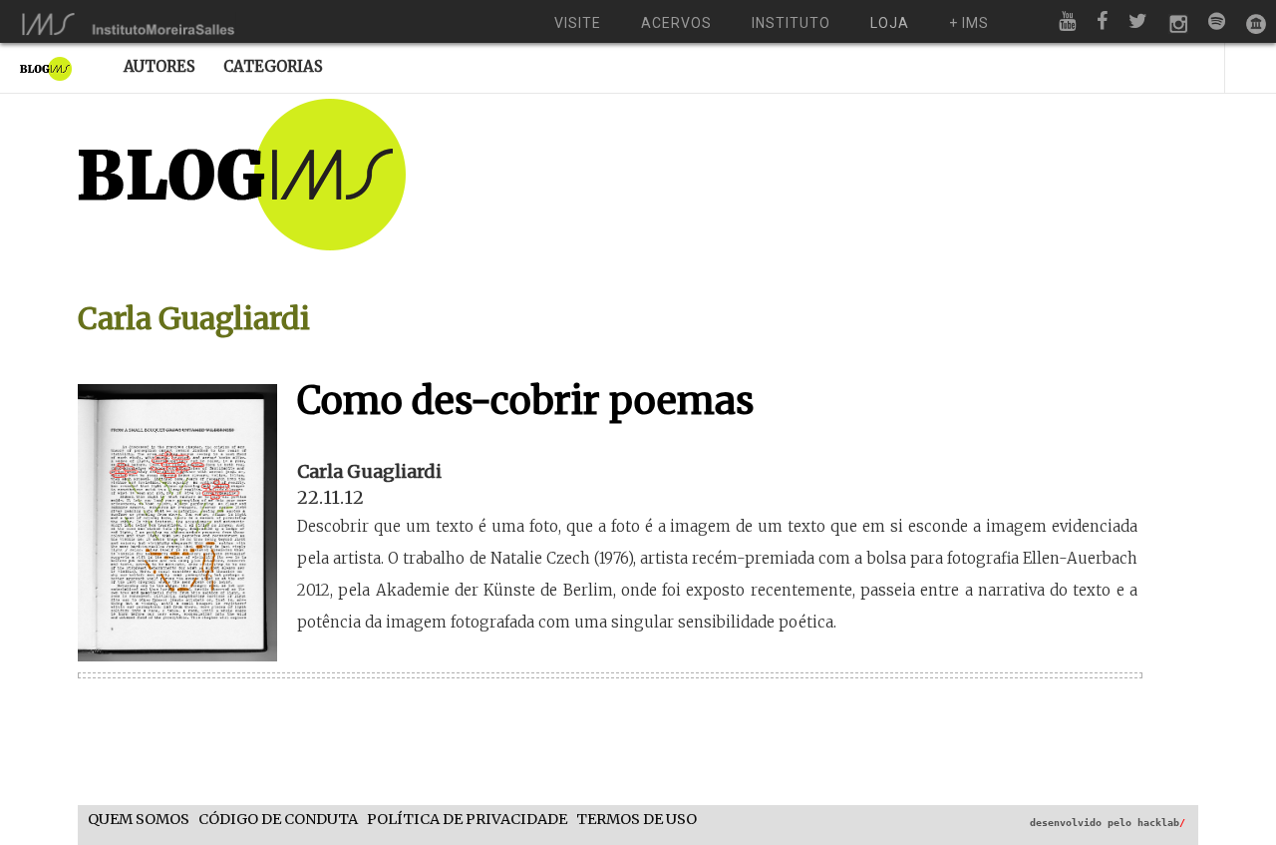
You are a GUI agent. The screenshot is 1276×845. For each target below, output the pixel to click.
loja (889, 23)
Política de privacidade (467, 819)
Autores (159, 66)
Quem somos (138, 819)
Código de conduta (278, 819)
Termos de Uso (636, 819)
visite (577, 23)
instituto (791, 23)
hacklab (1161, 822)
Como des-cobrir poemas (526, 400)
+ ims (969, 23)
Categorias (273, 66)
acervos (676, 23)
